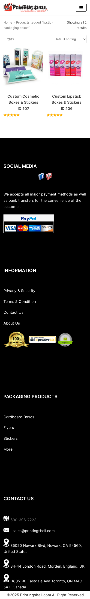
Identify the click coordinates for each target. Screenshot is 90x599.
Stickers (10, 438)
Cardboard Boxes (18, 417)
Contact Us (13, 312)
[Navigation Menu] (81, 8)
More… (9, 449)
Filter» (8, 39)
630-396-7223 (23, 520)
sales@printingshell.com (34, 530)
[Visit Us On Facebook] (41, 178)
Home (7, 22)
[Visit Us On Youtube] (49, 178)
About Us (11, 323)
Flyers (8, 427)
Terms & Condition (19, 301)
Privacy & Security (19, 290)
